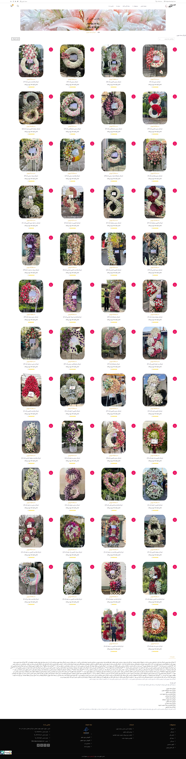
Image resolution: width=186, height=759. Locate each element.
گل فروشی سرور (91, 756)
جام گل (172, 732)
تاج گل (172, 729)
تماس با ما (111, 6)
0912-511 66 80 (93, 24)
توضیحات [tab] (172, 657)
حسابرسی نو (87, 743)
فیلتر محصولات (15, 39)
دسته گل (172, 738)
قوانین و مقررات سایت (127, 738)
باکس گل (172, 735)
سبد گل (172, 741)
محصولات (136, 6)
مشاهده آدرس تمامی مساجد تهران (124, 729)
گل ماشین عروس (170, 748)
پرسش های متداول (127, 732)
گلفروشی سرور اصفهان (85, 740)
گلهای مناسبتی (170, 744)
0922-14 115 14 (93, 27)
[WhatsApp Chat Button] (8, 754)
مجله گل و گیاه (126, 6)
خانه (99, 32)
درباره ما (118, 6)
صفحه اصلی (143, 6)
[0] (11, 6)
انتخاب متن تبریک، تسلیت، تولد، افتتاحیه (122, 735)
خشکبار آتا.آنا (87, 747)
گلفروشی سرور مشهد (85, 737)
